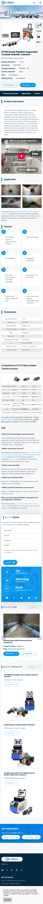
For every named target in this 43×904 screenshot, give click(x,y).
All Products (33, 667)
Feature (37, 93)
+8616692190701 (21, 582)
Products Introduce (10, 93)
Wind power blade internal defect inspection (17, 641)
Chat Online (28, 85)
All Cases (33, 607)
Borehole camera (13, 459)
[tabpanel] (18, 35)
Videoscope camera (20, 455)
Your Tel (6, 535)
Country (6, 545)
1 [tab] (38, 25)
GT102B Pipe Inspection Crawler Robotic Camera (21, 675)
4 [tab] (38, 42)
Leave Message (10, 85)
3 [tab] (38, 36)
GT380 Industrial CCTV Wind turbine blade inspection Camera (19, 774)
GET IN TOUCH (7, 877)
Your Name (7, 530)
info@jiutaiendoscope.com (24, 590)
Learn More (12, 684)
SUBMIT (8, 562)
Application (26, 93)
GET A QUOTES (28, 654)
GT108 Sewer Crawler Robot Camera (19, 725)
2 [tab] (38, 31)
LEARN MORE (11, 654)
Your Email (7, 540)
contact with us (6, 420)
